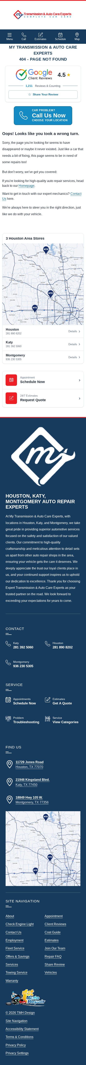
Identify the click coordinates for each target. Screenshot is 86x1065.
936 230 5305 (13, 359)
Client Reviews (55, 924)
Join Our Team (55, 948)
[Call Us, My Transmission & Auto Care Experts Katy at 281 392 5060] (23, 645)
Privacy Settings (17, 1053)
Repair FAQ (53, 956)
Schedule (60, 39)
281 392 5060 (13, 346)
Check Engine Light (20, 924)
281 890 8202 (13, 333)
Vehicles (51, 972)
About (10, 916)
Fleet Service (15, 948)
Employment (14, 940)
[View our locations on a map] (43, 848)
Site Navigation (16, 1021)
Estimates (40, 39)
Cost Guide (53, 932)
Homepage (26, 185)
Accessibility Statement (22, 1029)
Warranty (12, 980)
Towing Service (16, 972)
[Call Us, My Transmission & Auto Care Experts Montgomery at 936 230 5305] (23, 664)
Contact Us (13, 932)
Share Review (55, 964)
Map (77, 39)
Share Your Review (45, 94)
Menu (9, 39)
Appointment (54, 916)
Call (24, 39)
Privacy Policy (16, 1045)
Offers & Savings (17, 956)
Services (12, 964)
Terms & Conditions (19, 1037)
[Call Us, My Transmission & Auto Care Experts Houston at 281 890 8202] (62, 645)
